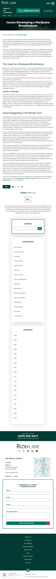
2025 (15, 340)
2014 (15, 390)
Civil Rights (17, 256)
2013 (15, 395)
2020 (15, 363)
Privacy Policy (28, 556)
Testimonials (28, 543)
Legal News (17, 284)
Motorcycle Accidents (20, 293)
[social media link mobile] (19, 451)
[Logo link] (22, 3)
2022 (15, 353)
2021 (15, 358)
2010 (15, 408)
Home (4, 15)
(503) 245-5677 (13, 472)
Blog (9, 15)
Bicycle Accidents (19, 252)
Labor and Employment (20, 279)
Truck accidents (18, 316)
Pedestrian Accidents (20, 297)
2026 (15, 335)
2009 (15, 413)
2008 (15, 418)
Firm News (16, 270)
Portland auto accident (23, 178)
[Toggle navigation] (53, 3)
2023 (15, 349)
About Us (28, 537)
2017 (15, 376)
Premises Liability (18, 307)
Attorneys (28, 540)
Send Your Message (26, 523)
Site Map (28, 562)
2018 (15, 372)
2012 (15, 399)
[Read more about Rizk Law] (28, 196)
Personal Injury (18, 302)
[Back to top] (28, 570)
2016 (15, 381)
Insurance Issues (18, 274)
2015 (15, 386)
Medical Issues (18, 288)
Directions (8, 476)
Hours (16, 476)
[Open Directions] (42, 458)
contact (32, 178)
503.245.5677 (7, 180)
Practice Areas (28, 546)
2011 (15, 404)
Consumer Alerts (18, 261)
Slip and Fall (17, 311)
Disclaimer (28, 559)
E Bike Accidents (18, 265)
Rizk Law (32, 193)
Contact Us (28, 550)
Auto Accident (22, 34)
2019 (15, 367)
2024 (15, 344)
